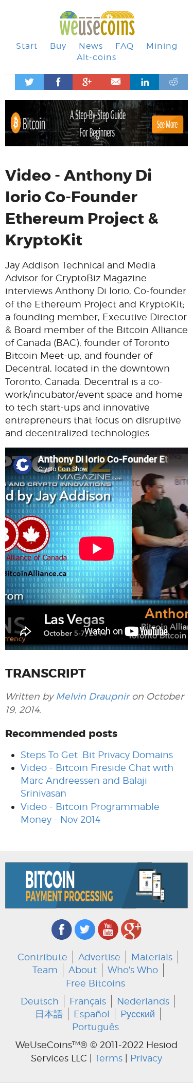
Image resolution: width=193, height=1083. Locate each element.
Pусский (137, 1014)
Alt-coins (96, 57)
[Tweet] (29, 82)
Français (87, 1001)
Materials (151, 957)
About (82, 969)
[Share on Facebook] (58, 82)
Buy (58, 46)
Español (92, 1014)
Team (45, 969)
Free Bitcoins (95, 983)
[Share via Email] (115, 82)
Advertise (99, 957)
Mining (162, 46)
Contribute (42, 957)
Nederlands (143, 1001)
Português (95, 1026)
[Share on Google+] (87, 82)
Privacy (146, 1058)
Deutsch (40, 1001)
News (91, 46)
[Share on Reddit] (173, 82)
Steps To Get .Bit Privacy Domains (97, 754)
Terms (108, 1058)
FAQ (124, 46)
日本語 (49, 1014)
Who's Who (133, 969)
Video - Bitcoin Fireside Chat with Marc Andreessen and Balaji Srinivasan (97, 780)
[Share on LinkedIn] (144, 82)
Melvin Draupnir (92, 696)
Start (27, 46)
